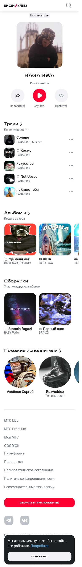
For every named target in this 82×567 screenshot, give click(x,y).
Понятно (39, 556)
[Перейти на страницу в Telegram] (8, 520)
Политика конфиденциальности (29, 478)
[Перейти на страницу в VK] (24, 520)
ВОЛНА (45, 259)
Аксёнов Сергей (20, 392)
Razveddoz (55, 392)
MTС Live (11, 420)
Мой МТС (11, 437)
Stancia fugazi (20, 329)
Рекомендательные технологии (29, 487)
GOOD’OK (11, 445)
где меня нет (18, 259)
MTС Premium (15, 429)
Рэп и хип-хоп (39, 83)
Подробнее (40, 545)
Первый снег (53, 329)
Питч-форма (14, 453)
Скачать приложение (39, 503)
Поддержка (13, 461)
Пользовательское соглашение (29, 470)
